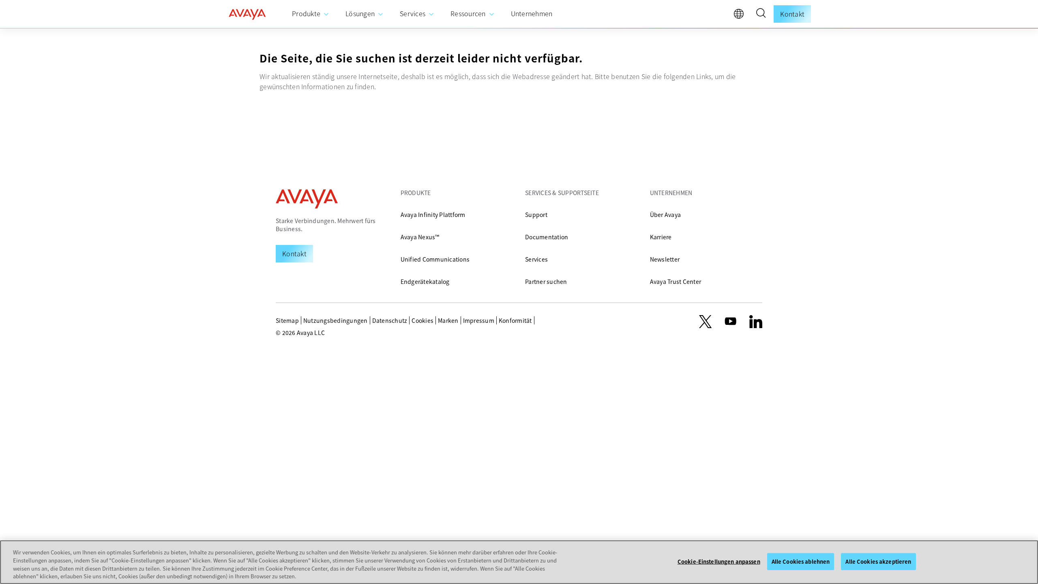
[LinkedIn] (755, 321)
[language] (741, 16)
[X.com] (705, 321)
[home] (247, 14)
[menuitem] (310, 14)
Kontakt (792, 14)
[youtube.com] (730, 321)
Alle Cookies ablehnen (801, 561)
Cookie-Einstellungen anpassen (719, 561)
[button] (761, 14)
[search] (761, 14)
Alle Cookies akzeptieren (878, 561)
